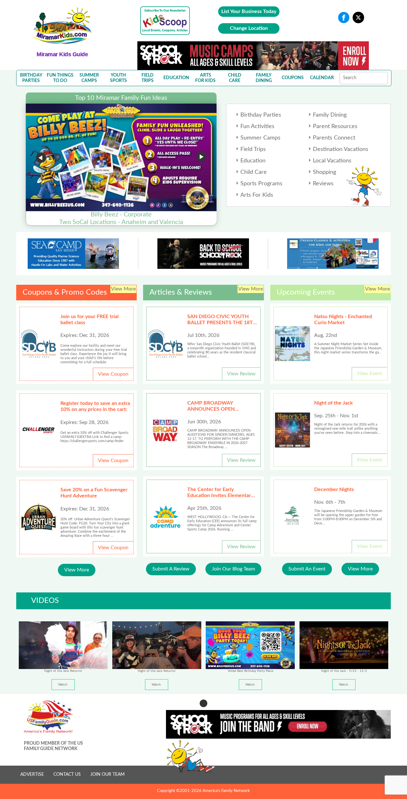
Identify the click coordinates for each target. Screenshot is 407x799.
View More (76, 569)
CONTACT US (67, 774)
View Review (241, 373)
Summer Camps (260, 138)
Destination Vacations (340, 149)
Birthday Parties (260, 115)
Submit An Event (307, 568)
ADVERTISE (32, 774)
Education (253, 161)
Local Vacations (332, 161)
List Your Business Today (248, 11)
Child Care (253, 172)
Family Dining (330, 115)
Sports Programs (261, 184)
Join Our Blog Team (233, 568)
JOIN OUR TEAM (107, 774)
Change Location (249, 28)
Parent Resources (335, 126)
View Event (369, 373)
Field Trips (253, 149)
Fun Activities (257, 126)
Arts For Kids (256, 195)
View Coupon (113, 374)
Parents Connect (334, 138)
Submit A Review (171, 568)
